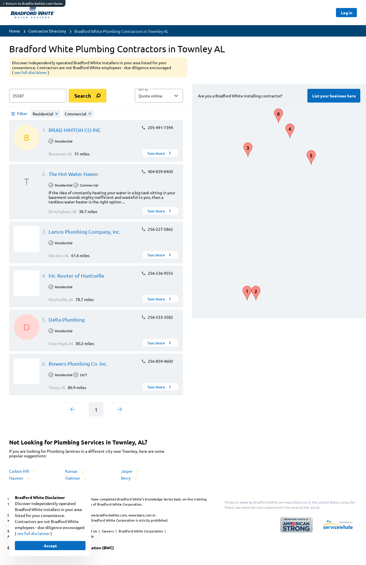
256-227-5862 (160, 229)
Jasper (127, 471)
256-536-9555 (160, 273)
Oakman (73, 477)
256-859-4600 (160, 361)
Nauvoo (16, 477)
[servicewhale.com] (338, 524)
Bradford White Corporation (141, 531)
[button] (159, 96)
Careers (108, 531)
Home (14, 30)
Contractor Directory (47, 30)
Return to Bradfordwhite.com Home (33, 3)
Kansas (71, 471)
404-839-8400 (160, 171)
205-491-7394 (160, 127)
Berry (126, 477)
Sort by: (143, 89)
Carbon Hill (19, 471)
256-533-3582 (160, 317)
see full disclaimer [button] (31, 72)
